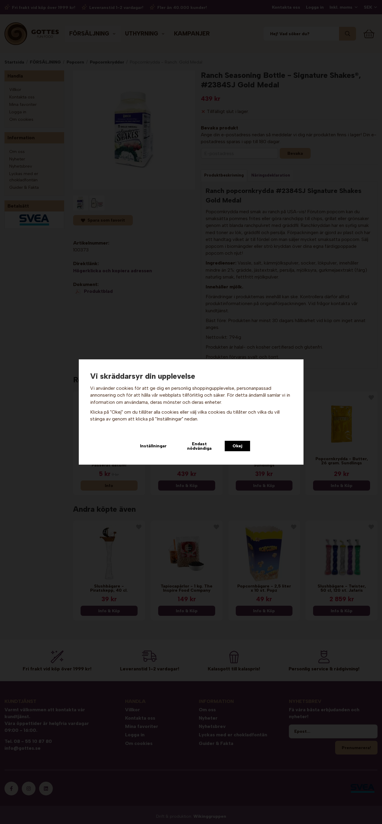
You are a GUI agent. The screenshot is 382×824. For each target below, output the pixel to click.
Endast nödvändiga (199, 446)
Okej (237, 446)
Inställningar (153, 446)
